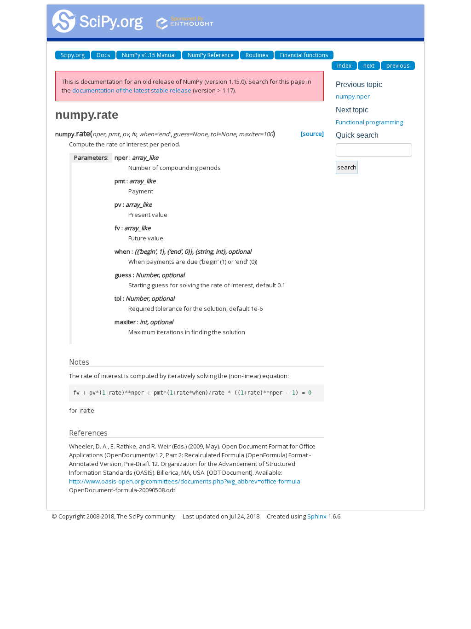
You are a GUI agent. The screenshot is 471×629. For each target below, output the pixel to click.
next (368, 66)
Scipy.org (73, 55)
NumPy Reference (211, 55)
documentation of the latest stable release (131, 90)
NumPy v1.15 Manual (149, 55)
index (344, 66)
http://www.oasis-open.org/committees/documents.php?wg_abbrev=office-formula (184, 481)
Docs (103, 55)
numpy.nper (353, 96)
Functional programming (369, 122)
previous (397, 66)
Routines (257, 55)
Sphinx (317, 516)
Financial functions (304, 55)
